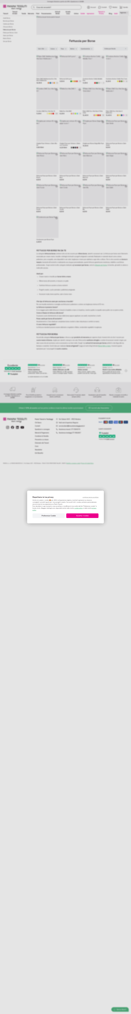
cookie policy (78, 508)
